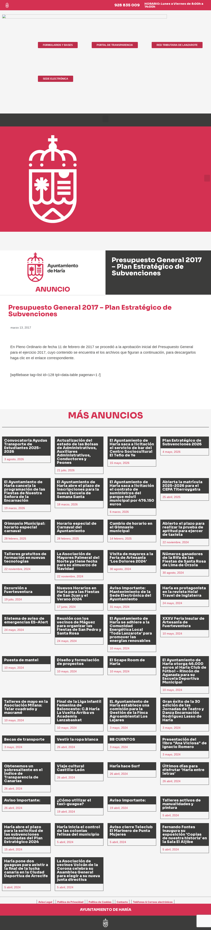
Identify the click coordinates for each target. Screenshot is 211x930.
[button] (105, 119)
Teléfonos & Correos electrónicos (153, 901)
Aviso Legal (45, 901)
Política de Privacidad (70, 901)
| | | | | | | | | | (105, 901)
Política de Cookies (100, 901)
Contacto (122, 901)
